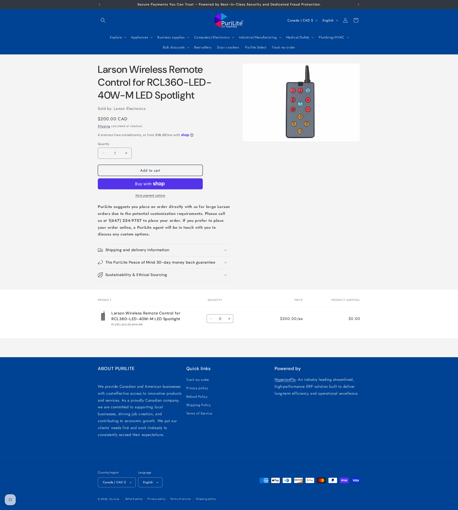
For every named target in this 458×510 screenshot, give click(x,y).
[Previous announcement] (99, 4)
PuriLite (114, 499)
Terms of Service (199, 413)
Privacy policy (197, 388)
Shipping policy (206, 499)
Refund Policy (197, 396)
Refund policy (134, 499)
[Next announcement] (358, 4)
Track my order (197, 379)
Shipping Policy (198, 405)
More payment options (150, 195)
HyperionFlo (285, 379)
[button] (103, 20)
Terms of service (180, 499)
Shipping (104, 126)
